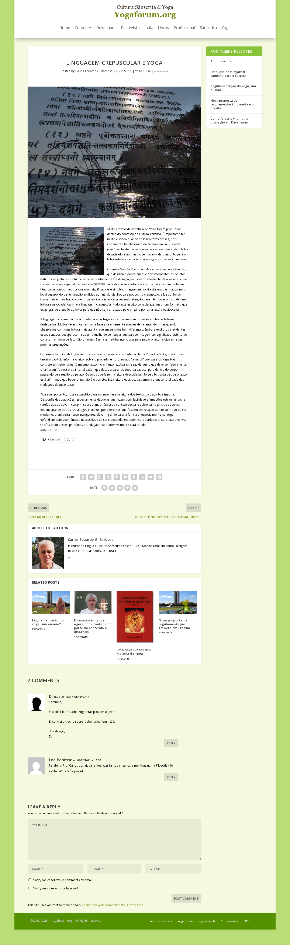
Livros (163, 27)
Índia (148, 27)
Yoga (226, 27)
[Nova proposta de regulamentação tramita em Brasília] (178, 602)
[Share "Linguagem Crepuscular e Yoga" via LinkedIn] (125, 477)
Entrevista (130, 27)
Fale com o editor (160, 921)
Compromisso (230, 921)
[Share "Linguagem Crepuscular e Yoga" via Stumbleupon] (142, 477)
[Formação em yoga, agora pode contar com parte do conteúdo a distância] (93, 602)
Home (64, 27)
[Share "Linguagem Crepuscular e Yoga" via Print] (159, 477)
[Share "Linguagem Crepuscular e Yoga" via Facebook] (83, 477)
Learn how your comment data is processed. (113, 905)
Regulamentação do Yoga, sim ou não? (48, 622)
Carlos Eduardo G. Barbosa (94, 71)
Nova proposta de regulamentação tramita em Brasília (174, 624)
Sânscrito (208, 27)
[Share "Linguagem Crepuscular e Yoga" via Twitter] (91, 477)
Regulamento (207, 921)
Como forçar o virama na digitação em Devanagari (229, 120)
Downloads (106, 27)
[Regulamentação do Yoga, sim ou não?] (51, 602)
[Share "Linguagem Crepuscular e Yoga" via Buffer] (134, 477)
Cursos (81, 27)
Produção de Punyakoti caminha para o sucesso (228, 74)
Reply (171, 743)
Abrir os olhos (221, 61)
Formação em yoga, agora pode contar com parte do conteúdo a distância (93, 626)
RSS (247, 921)
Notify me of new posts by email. (55, 888)
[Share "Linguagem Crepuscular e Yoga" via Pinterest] (117, 477)
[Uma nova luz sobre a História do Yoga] (136, 617)
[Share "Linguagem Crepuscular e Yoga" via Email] (150, 477)
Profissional (184, 27)
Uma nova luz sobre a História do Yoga (134, 652)
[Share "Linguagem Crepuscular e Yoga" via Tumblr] (108, 477)
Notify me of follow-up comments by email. (63, 880)
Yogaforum (185, 921)
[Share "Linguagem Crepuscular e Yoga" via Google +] (100, 477)
